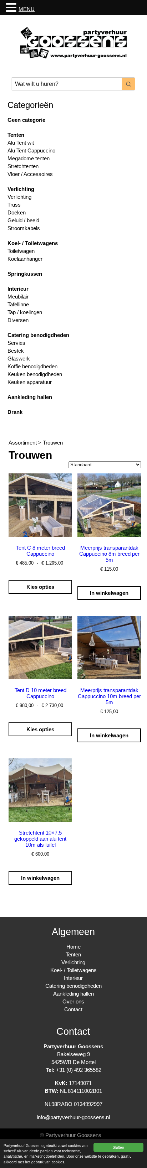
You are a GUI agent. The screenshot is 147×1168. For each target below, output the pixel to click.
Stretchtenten (23, 166)
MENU (27, 9)
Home (73, 947)
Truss (14, 205)
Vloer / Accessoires (30, 174)
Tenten (15, 135)
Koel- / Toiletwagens (32, 243)
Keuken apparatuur (29, 382)
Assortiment (23, 443)
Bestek (15, 351)
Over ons (73, 1001)
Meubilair (18, 297)
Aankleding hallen (29, 397)
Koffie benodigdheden (32, 366)
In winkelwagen (109, 593)
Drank (14, 412)
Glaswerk (18, 358)
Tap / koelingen (24, 312)
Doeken (16, 212)
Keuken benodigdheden (34, 374)
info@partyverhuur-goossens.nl (73, 1117)
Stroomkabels (23, 228)
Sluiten (118, 1147)
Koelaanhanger (24, 259)
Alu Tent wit (20, 143)
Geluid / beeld (23, 220)
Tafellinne (18, 304)
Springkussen (24, 274)
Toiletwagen (21, 251)
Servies (16, 343)
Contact (73, 1009)
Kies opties (40, 587)
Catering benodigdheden (38, 335)
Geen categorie (26, 120)
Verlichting (20, 189)
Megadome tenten (28, 158)
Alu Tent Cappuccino (31, 150)
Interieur (18, 289)
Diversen (18, 320)
